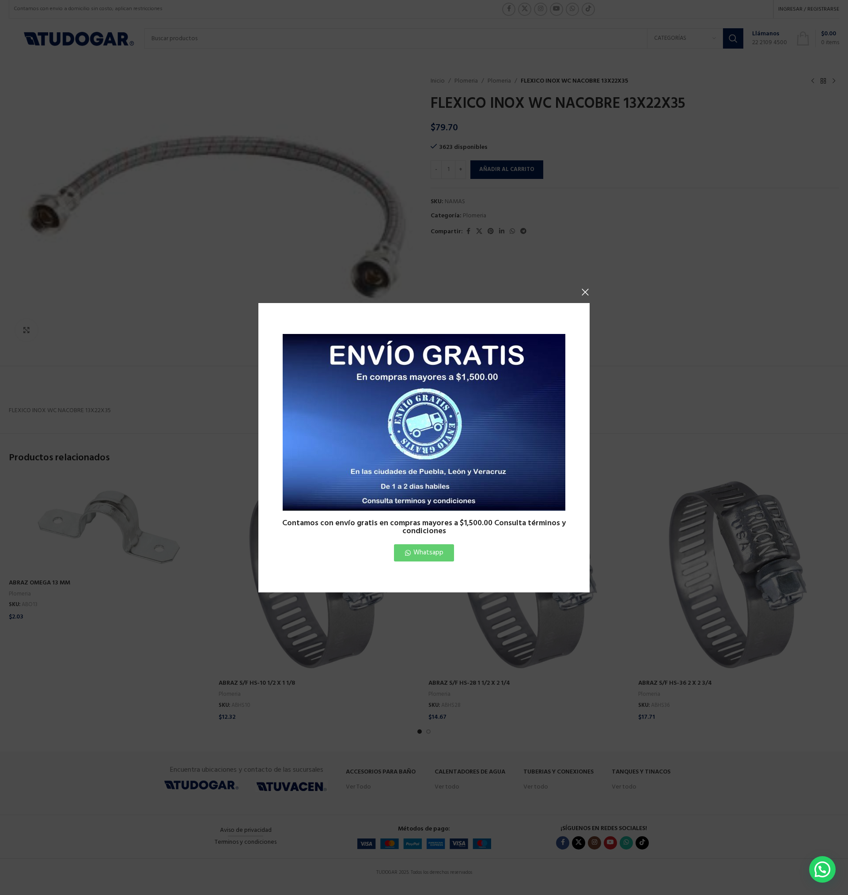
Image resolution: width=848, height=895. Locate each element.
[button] (822, 869)
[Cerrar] (585, 292)
